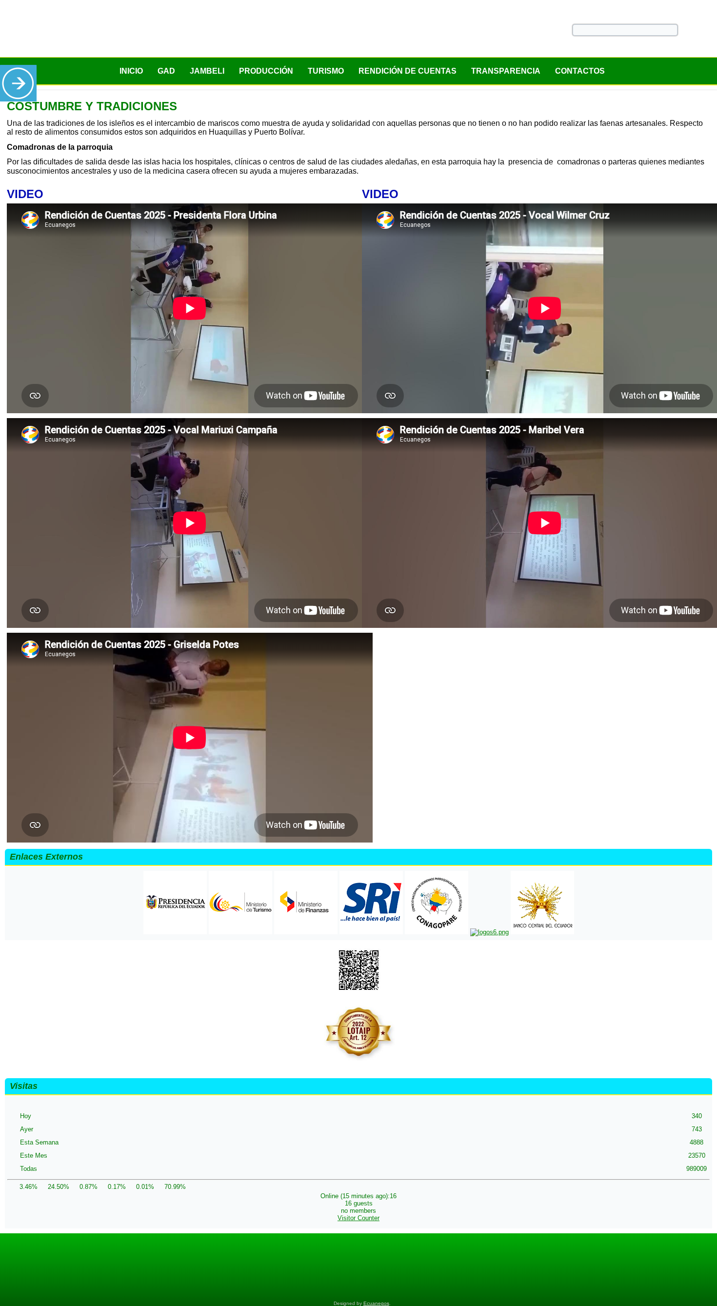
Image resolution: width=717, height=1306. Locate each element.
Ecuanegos (376, 1303)
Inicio (131, 71)
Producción (266, 71)
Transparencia (505, 71)
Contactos (580, 71)
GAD (166, 71)
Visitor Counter (358, 1218)
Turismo (326, 71)
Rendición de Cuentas (407, 71)
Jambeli (207, 71)
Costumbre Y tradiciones (92, 106)
